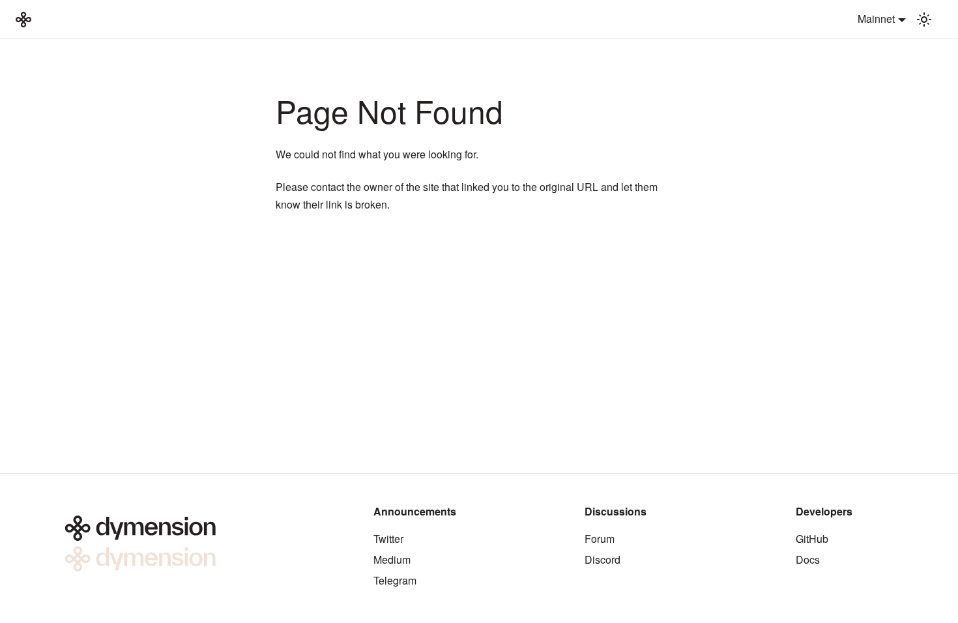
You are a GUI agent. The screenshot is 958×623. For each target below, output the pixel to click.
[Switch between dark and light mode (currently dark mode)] (924, 19)
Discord (602, 559)
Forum (600, 538)
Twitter (388, 538)
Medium (392, 559)
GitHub (812, 538)
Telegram (394, 580)
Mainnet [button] (876, 18)
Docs (808, 559)
